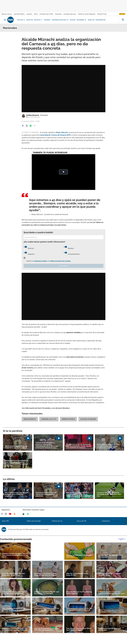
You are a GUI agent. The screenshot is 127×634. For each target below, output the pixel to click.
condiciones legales (40, 261)
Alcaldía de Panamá (88, 419)
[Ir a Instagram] (6, 514)
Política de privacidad (33, 521)
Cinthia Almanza (37, 115)
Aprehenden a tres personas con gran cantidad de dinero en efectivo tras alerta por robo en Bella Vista (16, 463)
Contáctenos (106, 521)
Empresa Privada (68, 419)
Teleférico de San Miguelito (86, 14)
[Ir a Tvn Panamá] (10, 20)
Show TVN (29, 20)
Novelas (73, 20)
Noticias (20, 20)
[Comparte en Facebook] (23, 126)
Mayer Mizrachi (62, 132)
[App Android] (28, 514)
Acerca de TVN (81, 521)
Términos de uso (57, 521)
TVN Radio (47, 20)
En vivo (123, 14)
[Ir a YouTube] (10, 514)
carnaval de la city (48, 419)
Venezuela (58, 14)
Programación (100, 20)
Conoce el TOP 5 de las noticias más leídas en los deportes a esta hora (109, 494)
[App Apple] (24, 514)
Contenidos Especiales (58, 20)
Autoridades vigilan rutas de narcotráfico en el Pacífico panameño (46, 494)
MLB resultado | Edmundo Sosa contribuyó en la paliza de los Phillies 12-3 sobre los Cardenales (78, 494)
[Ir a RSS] (15, 514)
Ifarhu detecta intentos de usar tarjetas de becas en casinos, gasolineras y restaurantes (108, 446)
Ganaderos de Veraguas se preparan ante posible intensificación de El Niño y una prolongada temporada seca (47, 445)
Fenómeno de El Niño (46, 14)
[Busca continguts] (123, 20)
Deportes (37, 20)
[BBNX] (3, 529)
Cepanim (29, 14)
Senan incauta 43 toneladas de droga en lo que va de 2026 (16, 447)
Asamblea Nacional (70, 14)
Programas (80, 20)
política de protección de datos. (60, 261)
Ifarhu (36, 14)
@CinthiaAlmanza (34, 117)
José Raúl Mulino (19, 14)
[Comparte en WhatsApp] (31, 126)
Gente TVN (91, 20)
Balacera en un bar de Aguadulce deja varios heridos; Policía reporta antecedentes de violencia (78, 446)
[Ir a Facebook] (2, 514)
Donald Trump (101, 14)
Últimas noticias (6, 14)
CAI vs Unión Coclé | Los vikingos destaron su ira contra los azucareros (16, 494)
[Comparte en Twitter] (27, 126)
